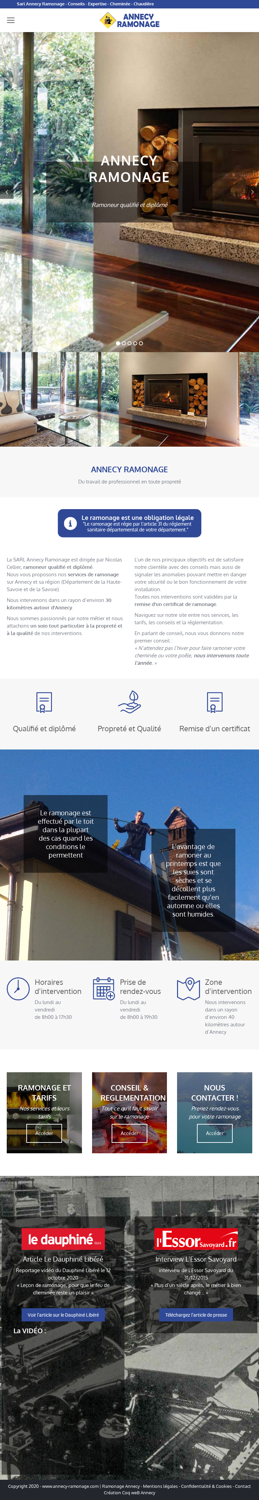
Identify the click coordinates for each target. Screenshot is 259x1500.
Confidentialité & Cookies (206, 1486)
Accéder (44, 1133)
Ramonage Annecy (121, 1486)
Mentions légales (160, 1486)
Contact (243, 1486)
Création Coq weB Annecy (129, 1492)
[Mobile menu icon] (11, 20)
